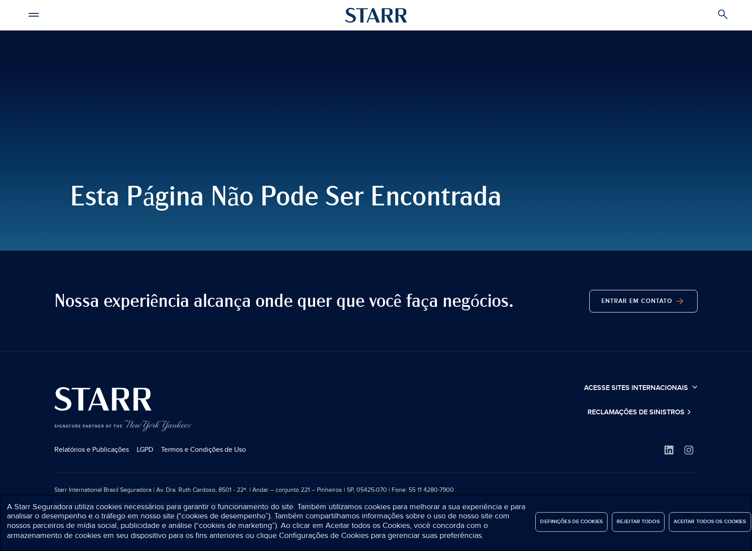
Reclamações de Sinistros (637, 412)
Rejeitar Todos (638, 521)
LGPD (145, 449)
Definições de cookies (571, 521)
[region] (376, 523)
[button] (33, 13)
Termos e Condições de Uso (203, 449)
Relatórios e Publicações (91, 449)
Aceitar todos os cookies (710, 521)
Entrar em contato (638, 301)
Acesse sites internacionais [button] (637, 388)
